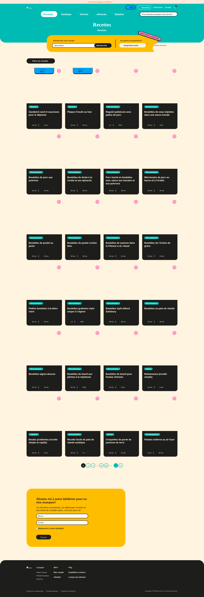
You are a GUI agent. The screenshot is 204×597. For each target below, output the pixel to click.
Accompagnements (152, 434)
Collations (33, 434)
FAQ (70, 567)
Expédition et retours (77, 572)
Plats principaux (112, 107)
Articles (84, 14)
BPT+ (132, 7)
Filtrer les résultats (40, 61)
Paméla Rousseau (42, 576)
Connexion (145, 7)
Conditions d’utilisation (68, 591)
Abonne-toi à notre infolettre (51, 528)
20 (106, 466)
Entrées (148, 369)
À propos (40, 567)
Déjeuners (33, 107)
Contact (168, 7)
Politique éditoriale (52, 591)
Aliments (102, 14)
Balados (119, 14)
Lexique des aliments (77, 577)
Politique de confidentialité (35, 591)
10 (101, 466)
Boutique (66, 14)
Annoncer (39, 579)
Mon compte (59, 572)
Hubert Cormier (41, 572)
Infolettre (57, 577)
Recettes (48, 14)
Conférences (158, 7)
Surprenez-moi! (131, 45)
